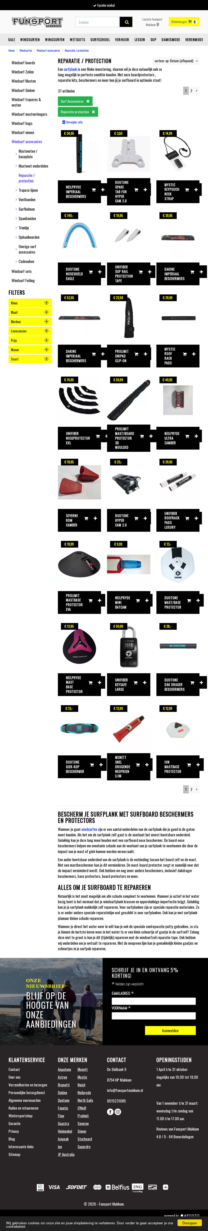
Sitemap (14, 1154)
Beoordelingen (183, 1136)
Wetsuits (77, 39)
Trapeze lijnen (28, 190)
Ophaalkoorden (29, 237)
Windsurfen (30, 39)
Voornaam (121, 1008)
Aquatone (64, 1069)
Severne (83, 1123)
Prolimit (83, 1115)
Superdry (84, 1146)
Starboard (85, 1139)
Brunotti (64, 1084)
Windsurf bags (22, 123)
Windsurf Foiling (23, 280)
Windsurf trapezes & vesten (26, 102)
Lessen (140, 39)
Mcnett (83, 1069)
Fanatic (63, 1108)
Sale (11, 39)
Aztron (62, 1077)
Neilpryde (84, 1092)
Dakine (62, 1092)
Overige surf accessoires (27, 249)
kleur (14, 302)
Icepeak (63, 1139)
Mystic (82, 1077)
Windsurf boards (23, 62)
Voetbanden (27, 199)
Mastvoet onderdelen (33, 166)
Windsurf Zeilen (23, 71)
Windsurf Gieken (23, 90)
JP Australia (66, 1154)
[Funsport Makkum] (37, 21)
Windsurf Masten (24, 81)
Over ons (15, 1077)
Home (12, 50)
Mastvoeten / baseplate (28, 153)
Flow (61, 1115)
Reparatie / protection (77, 50)
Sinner (82, 1131)
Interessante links (21, 1146)
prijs (14, 340)
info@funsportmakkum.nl (125, 1090)
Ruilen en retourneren (23, 1108)
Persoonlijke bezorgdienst (27, 1092)
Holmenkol (65, 1131)
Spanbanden (27, 218)
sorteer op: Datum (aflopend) (174, 60)
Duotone (63, 1100)
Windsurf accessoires (48, 50)
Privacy (14, 1131)
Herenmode (194, 39)
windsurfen (89, 829)
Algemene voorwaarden (25, 1100)
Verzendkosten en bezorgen (28, 1084)
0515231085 (116, 1101)
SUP (154, 39)
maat (14, 312)
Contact (14, 1069)
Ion (60, 1146)
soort (14, 359)
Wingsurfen (55, 39)
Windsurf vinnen (23, 132)
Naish (81, 1084)
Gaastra (63, 1123)
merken (16, 321)
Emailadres (123, 993)
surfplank (70, 69)
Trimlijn (24, 227)
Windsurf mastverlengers (29, 114)
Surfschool (100, 39)
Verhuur (122, 39)
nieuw (15, 349)
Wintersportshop (20, 1115)
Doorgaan (189, 1222)
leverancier (19, 330)
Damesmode (171, 39)
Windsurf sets (22, 271)
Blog (12, 1139)
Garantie (15, 1123)
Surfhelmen (27, 209)
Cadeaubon (26, 261)
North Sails (85, 1100)
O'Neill (82, 1108)
